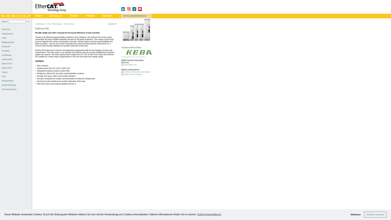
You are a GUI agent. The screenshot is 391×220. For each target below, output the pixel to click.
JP (29, 16)
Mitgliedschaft (8, 42)
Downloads (6, 55)
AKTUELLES (56, 16)
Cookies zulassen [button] (375, 214)
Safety (4, 72)
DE (8, 16)
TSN (3, 76)
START (38, 16)
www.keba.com (130, 65)
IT (19, 16)
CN (23, 16)
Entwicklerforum (9, 85)
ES (13, 16)
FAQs (4, 38)
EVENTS (74, 16)
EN (3, 16)
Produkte (6, 51)
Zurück (111, 24)
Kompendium (7, 81)
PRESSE (90, 16)
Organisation (7, 34)
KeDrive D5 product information (137, 72)
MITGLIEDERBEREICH (134, 16)
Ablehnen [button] (356, 214)
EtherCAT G (7, 64)
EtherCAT (6, 29)
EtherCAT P (7, 68)
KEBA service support (133, 74)
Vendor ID (6, 47)
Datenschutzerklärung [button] (209, 214)
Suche (4, 22)
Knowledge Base (9, 89)
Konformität (7, 59)
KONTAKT (107, 16)
